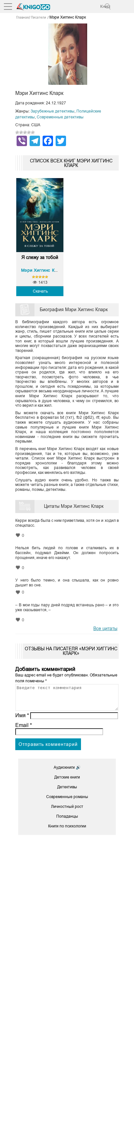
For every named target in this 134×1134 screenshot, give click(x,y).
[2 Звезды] (21, 132)
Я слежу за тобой (39, 257)
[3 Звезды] (25, 132)
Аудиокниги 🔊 (67, 767)
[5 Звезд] (33, 132)
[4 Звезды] (29, 132)
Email (23, 725)
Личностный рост (67, 806)
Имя (22, 715)
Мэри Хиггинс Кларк (43, 270)
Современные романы (67, 796)
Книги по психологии (67, 826)
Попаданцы (67, 816)
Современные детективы (60, 117)
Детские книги (67, 777)
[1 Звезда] (17, 132)
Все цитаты (105, 628)
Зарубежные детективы (52, 111)
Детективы (67, 787)
